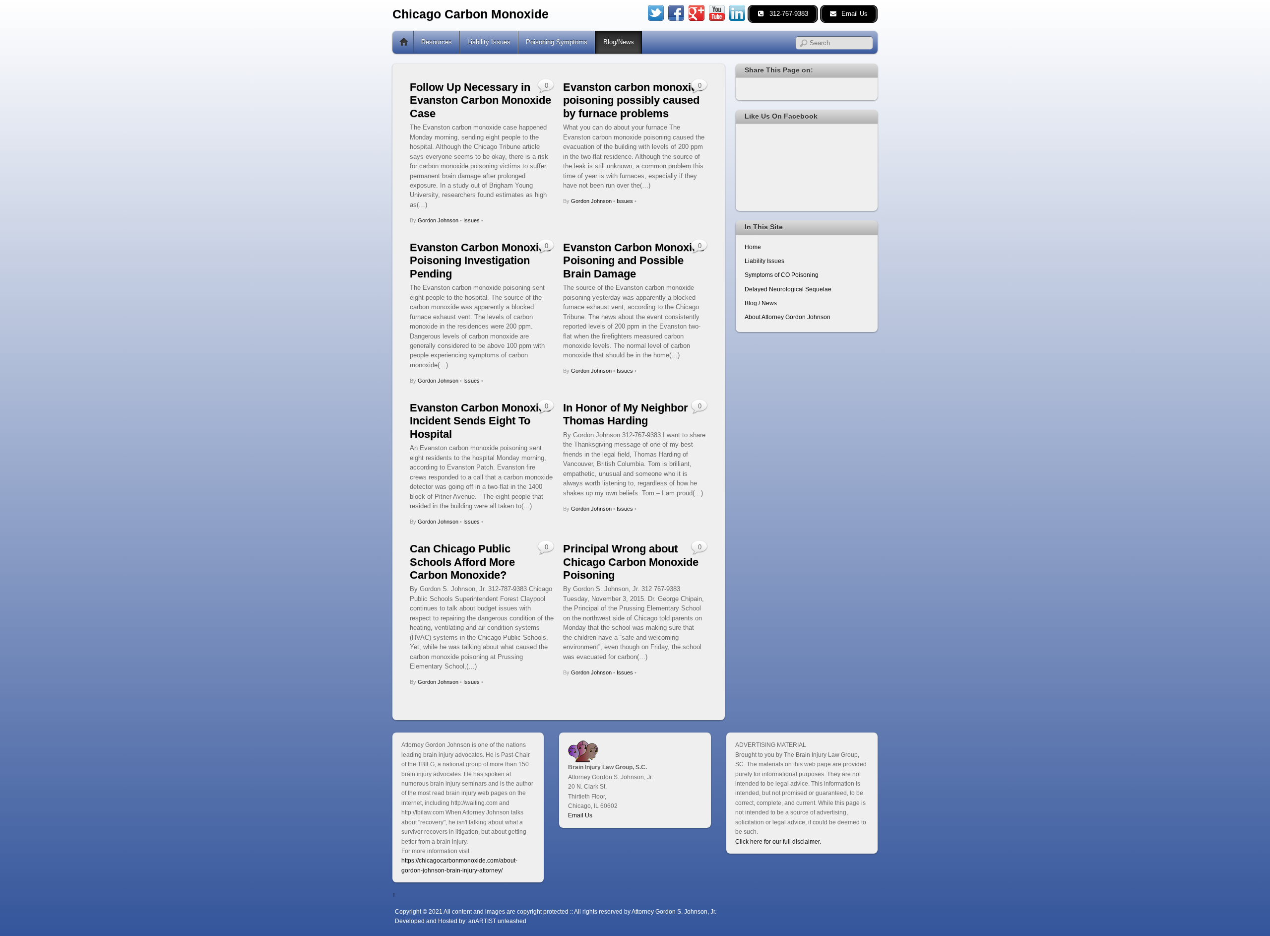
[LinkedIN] (737, 12)
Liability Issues (488, 42)
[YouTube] (717, 12)
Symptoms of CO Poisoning (782, 274)
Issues (471, 220)
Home (403, 42)
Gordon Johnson (438, 220)
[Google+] (696, 12)
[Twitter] (656, 12)
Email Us (580, 815)
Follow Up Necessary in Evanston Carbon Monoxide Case (480, 100)
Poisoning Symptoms (556, 42)
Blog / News (761, 303)
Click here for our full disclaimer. (778, 841)
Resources (436, 42)
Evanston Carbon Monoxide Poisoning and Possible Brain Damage (633, 260)
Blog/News (618, 42)
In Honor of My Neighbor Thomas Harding (625, 414)
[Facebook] (676, 12)
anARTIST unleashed (497, 921)
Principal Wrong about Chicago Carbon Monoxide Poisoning (630, 561)
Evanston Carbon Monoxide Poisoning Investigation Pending (480, 260)
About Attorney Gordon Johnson (787, 317)
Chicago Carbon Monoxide (470, 14)
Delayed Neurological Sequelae (788, 289)
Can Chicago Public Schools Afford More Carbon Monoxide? (462, 561)
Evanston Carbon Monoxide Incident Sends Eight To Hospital (480, 420)
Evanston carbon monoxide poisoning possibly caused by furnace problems (633, 100)
